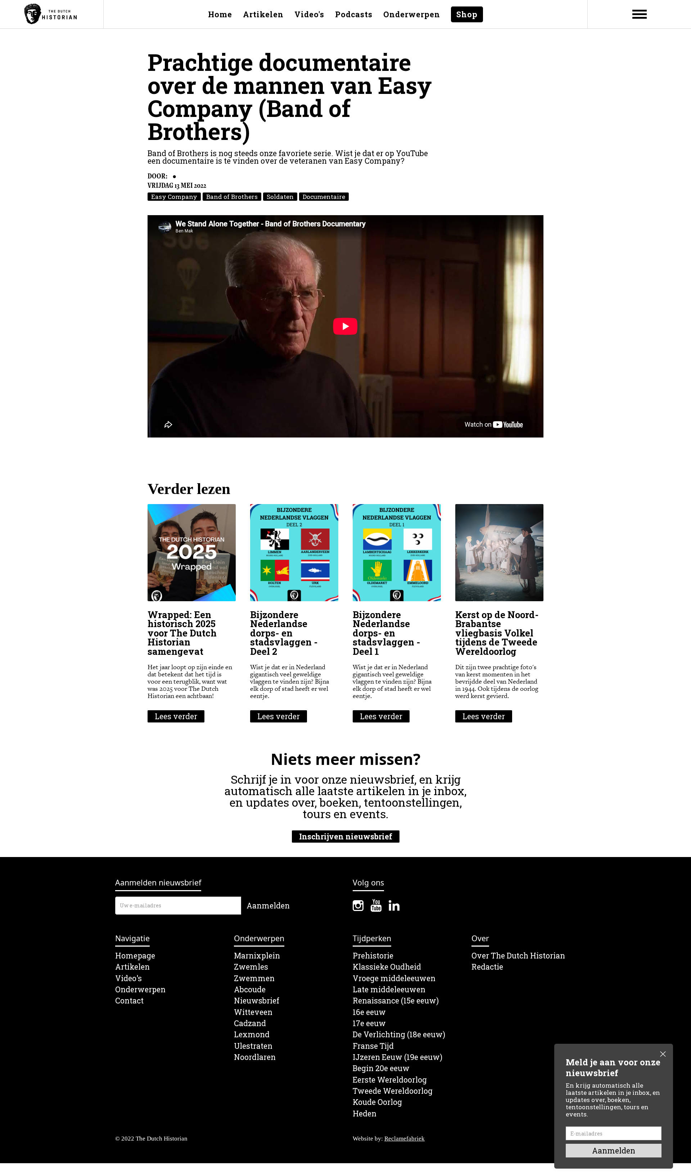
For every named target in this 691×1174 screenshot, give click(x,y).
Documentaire (324, 196)
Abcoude (250, 989)
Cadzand (250, 1023)
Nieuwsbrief (256, 1001)
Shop (467, 14)
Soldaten (280, 196)
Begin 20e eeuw (381, 1068)
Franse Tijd (373, 1046)
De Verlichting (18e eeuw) (399, 1034)
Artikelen (263, 14)
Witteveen (253, 1012)
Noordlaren (255, 1057)
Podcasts (353, 14)
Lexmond (252, 1034)
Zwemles (251, 967)
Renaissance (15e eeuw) (396, 1001)
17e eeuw (369, 1023)
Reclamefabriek (404, 1138)
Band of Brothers (232, 196)
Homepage (135, 956)
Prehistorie (373, 956)
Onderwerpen (411, 14)
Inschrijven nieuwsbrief (345, 836)
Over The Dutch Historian (518, 956)
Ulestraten (253, 1046)
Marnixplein (257, 956)
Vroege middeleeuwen (394, 978)
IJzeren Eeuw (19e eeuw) (397, 1057)
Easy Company (174, 196)
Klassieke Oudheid (387, 967)
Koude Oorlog (377, 1102)
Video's (309, 14)
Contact (129, 1001)
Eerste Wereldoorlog (390, 1080)
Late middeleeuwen (389, 989)
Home (220, 14)
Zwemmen (254, 978)
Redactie (487, 967)
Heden (364, 1114)
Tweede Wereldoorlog (393, 1091)
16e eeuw (369, 1012)
